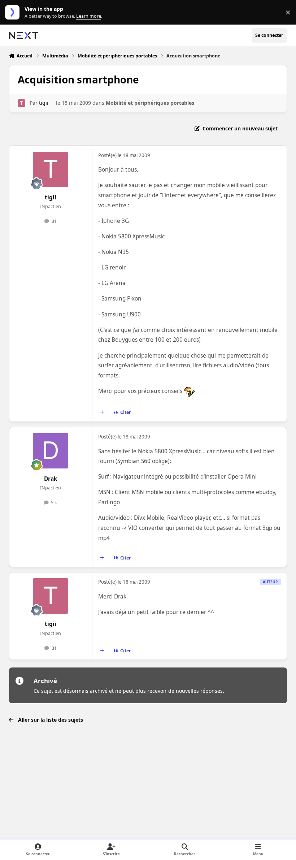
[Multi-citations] (102, 412)
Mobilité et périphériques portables (150, 102)
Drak (50, 479)
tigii (43, 102)
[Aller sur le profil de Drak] (50, 450)
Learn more (14, 12)
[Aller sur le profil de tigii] (21, 103)
